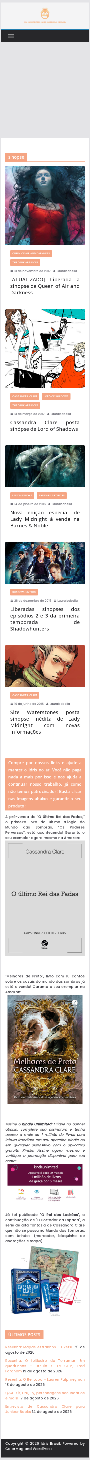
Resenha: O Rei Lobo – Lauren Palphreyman (44, 1379)
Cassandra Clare (24, 396)
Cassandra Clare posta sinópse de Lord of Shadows (45, 425)
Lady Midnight (22, 495)
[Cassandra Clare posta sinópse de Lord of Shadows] (44, 348)
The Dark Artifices (25, 262)
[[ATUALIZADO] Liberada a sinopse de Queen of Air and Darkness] (44, 205)
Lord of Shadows (56, 396)
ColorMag (14, 1448)
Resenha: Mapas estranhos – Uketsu (39, 1347)
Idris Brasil (50, 1443)
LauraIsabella (67, 271)
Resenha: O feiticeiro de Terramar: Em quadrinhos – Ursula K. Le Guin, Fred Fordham (44, 1366)
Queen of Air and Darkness (31, 253)
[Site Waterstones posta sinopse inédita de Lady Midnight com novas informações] (44, 666)
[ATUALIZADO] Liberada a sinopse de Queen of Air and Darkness (45, 286)
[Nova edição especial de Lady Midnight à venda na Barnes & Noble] (44, 466)
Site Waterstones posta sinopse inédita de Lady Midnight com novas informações (45, 722)
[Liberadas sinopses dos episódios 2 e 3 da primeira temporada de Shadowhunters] (44, 563)
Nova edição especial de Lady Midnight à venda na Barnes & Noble (45, 519)
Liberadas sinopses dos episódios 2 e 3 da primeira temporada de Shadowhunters (45, 619)
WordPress (42, 1448)
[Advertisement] (45, 90)
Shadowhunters (24, 592)
